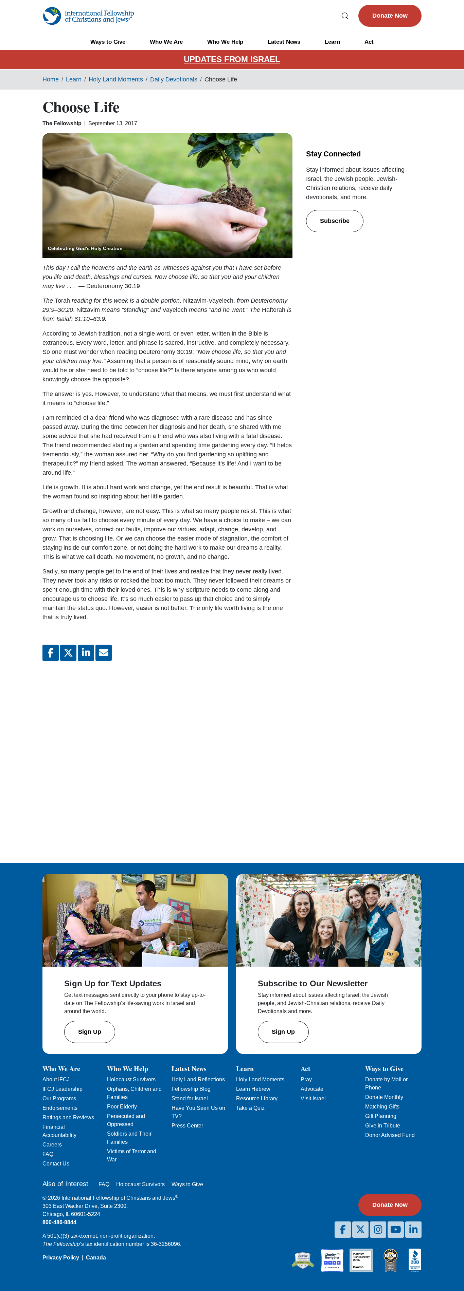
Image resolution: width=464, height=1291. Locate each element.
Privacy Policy (60, 1257)
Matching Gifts (382, 1106)
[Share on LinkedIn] (86, 653)
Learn (332, 42)
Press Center (187, 1125)
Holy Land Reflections (198, 1079)
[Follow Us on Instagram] (378, 1229)
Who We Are (166, 42)
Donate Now (390, 15)
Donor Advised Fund (390, 1135)
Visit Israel (313, 1098)
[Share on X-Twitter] (68, 653)
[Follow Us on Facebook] (343, 1229)
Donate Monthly (384, 1097)
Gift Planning (380, 1116)
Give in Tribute (382, 1125)
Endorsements (59, 1108)
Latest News (284, 42)
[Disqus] (167, 756)
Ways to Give (107, 42)
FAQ (47, 1154)
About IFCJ (56, 1079)
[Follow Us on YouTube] (396, 1229)
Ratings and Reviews (68, 1117)
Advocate (312, 1089)
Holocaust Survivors (131, 1079)
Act (369, 42)
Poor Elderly (122, 1106)
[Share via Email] (103, 653)
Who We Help (225, 42)
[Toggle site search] (345, 16)
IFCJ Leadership (62, 1089)
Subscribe (335, 220)
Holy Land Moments (116, 79)
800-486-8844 (59, 1222)
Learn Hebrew (253, 1089)
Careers (52, 1144)
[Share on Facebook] (50, 653)
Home (50, 79)
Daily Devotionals (173, 79)
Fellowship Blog (191, 1089)
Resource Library (257, 1098)
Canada (96, 1257)
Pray (306, 1079)
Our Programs (59, 1098)
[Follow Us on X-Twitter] (360, 1229)
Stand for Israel (190, 1098)
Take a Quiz (250, 1108)
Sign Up (89, 1031)
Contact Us (55, 1163)
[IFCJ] (88, 15)
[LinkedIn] (413, 1229)
